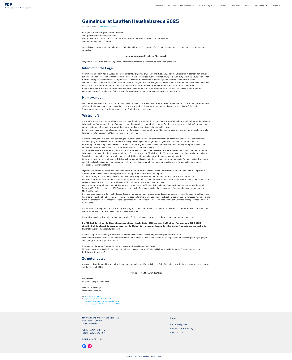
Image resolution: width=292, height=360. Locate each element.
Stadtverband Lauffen (93, 296)
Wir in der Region (205, 6)
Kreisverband (185, 6)
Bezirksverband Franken (241, 6)
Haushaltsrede (101, 299)
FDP (8, 4)
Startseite (159, 6)
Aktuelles (172, 6)
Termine (223, 6)
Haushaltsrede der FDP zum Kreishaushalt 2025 (103, 304)
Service (275, 6)
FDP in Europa (176, 332)
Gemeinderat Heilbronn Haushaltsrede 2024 (102, 301)
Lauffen (110, 299)
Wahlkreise (259, 6)
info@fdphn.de (95, 339)
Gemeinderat (90, 299)
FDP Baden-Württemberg (181, 328)
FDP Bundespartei (178, 324)
